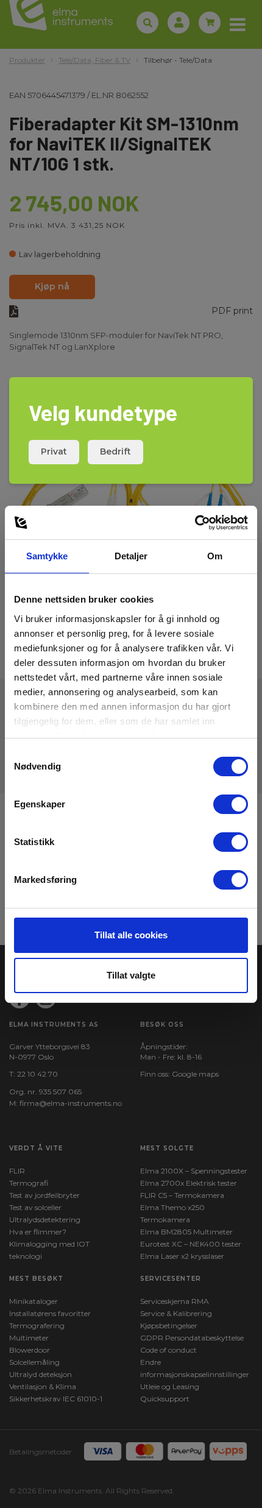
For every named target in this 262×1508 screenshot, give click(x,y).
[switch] (230, 804)
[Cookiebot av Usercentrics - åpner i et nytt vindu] (194, 523)
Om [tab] (214, 556)
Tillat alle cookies (131, 935)
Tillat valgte (131, 975)
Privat (54, 451)
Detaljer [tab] (131, 556)
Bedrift (115, 451)
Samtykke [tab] (47, 556)
